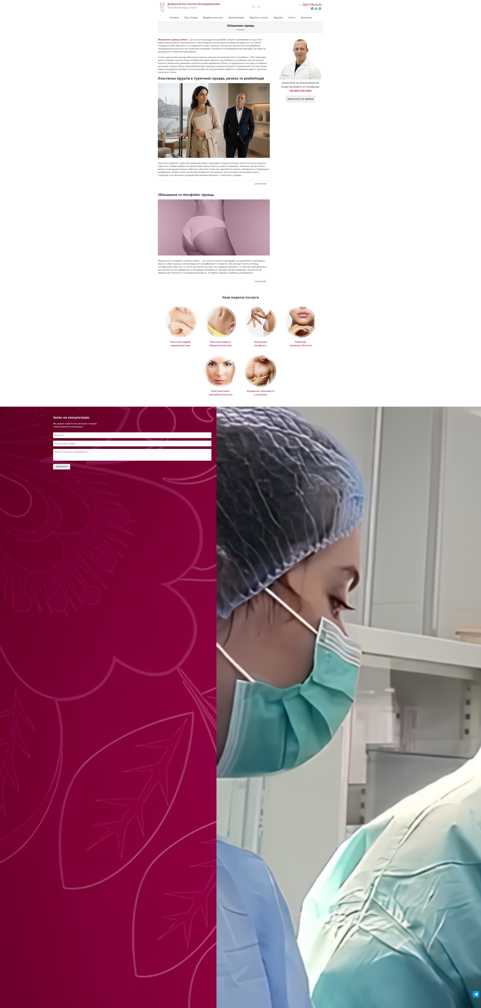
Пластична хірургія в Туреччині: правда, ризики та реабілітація (211, 78)
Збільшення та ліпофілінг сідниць (186, 195)
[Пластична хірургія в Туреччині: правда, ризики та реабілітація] (214, 120)
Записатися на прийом (300, 99)
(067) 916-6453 (312, 5)
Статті (291, 17)
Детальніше (260, 184)
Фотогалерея (236, 17)
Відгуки (278, 17)
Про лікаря (191, 17)
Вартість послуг (259, 17)
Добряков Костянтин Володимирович (193, 5)
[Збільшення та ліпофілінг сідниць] (214, 227)
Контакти (306, 17)
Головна (174, 17)
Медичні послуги (213, 17)
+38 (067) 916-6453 (300, 90)
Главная (241, 30)
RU (253, 6)
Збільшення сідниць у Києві (172, 39)
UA (258, 6)
